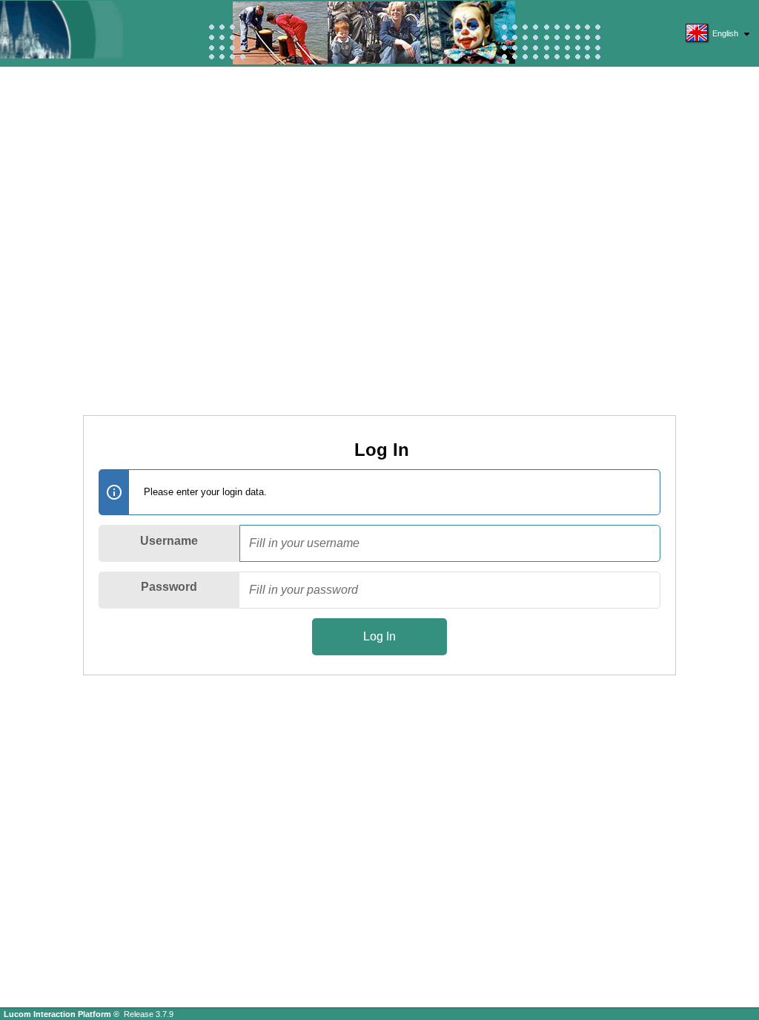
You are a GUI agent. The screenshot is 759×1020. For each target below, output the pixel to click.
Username (169, 540)
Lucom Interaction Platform (58, 1014)
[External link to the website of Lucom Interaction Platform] (78, 29)
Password (169, 586)
